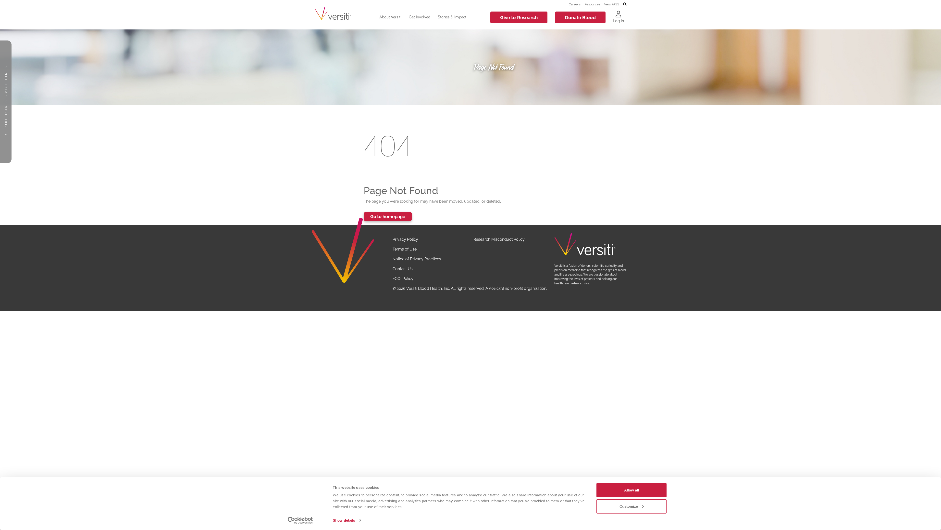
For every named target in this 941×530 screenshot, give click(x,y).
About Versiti (390, 17)
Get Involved (419, 17)
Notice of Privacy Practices (417, 259)
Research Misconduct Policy (499, 239)
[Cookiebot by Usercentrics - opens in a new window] (300, 520)
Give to (519, 17)
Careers (575, 4)
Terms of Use (405, 249)
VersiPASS (611, 4)
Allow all (631, 490)
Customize (628, 506)
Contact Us (403, 268)
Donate (580, 17)
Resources (592, 4)
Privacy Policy (405, 239)
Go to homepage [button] (387, 216)
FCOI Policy (403, 278)
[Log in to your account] (618, 14)
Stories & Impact (452, 17)
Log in (618, 21)
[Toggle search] (624, 4)
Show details (344, 520)
